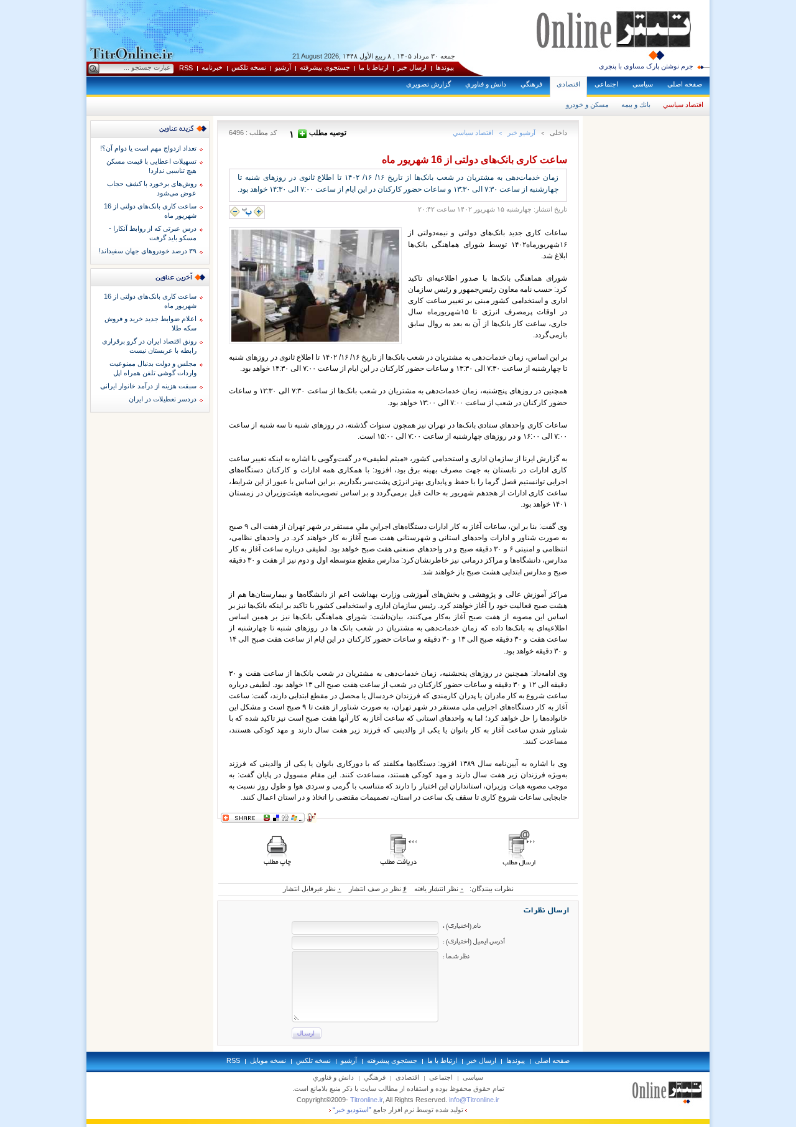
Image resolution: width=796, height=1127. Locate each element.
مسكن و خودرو (587, 104)
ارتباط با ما (374, 67)
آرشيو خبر (521, 132)
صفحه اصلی (684, 84)
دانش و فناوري (485, 84)
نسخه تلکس (248, 67)
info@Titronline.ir (474, 1099)
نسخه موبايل (268, 1060)
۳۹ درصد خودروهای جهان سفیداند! (148, 251)
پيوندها (444, 67)
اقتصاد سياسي (683, 104)
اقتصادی (568, 84)
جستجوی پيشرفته (325, 67)
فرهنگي (531, 84)
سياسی (642, 84)
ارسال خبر (412, 67)
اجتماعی (606, 84)
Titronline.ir (366, 1099)
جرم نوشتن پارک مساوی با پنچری (646, 66)
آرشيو (283, 67)
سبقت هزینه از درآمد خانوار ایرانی (148, 386)
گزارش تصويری (428, 84)
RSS (186, 68)
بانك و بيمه (635, 104)
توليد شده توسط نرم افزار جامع (398, 1109)
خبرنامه (212, 67)
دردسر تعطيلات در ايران (163, 399)
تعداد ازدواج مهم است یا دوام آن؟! (148, 148)
